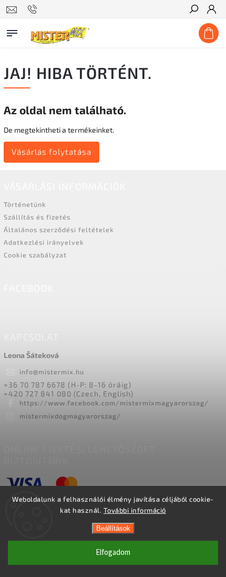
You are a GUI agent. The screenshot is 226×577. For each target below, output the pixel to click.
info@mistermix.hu (51, 371)
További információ (135, 510)
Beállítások (113, 528)
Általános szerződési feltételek (59, 229)
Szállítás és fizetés (37, 217)
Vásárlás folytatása (51, 151)
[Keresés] (193, 10)
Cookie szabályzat (35, 255)
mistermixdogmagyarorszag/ (70, 416)
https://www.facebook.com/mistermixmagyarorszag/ (114, 403)
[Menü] (12, 31)
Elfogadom (113, 552)
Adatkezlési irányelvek (44, 242)
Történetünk (25, 204)
